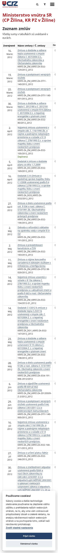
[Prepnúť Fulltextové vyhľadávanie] (37, 4)
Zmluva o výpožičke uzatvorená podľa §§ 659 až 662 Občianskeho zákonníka (34, 386)
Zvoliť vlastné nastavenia (19, 527)
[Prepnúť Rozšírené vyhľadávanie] (45, 4)
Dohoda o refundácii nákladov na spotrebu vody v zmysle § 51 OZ (34, 230)
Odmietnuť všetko (29, 543)
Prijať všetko (29, 536)
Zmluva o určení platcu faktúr (33, 452)
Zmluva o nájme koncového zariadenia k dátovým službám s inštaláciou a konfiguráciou (34, 262)
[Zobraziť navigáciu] (52, 4)
